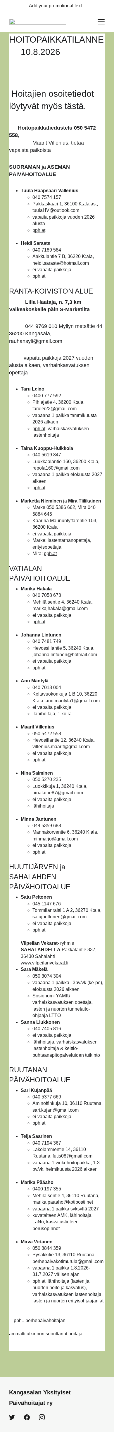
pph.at (38, 230)
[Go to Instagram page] (42, 1417)
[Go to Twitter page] (12, 1417)
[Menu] (101, 21)
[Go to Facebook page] (27, 1417)
